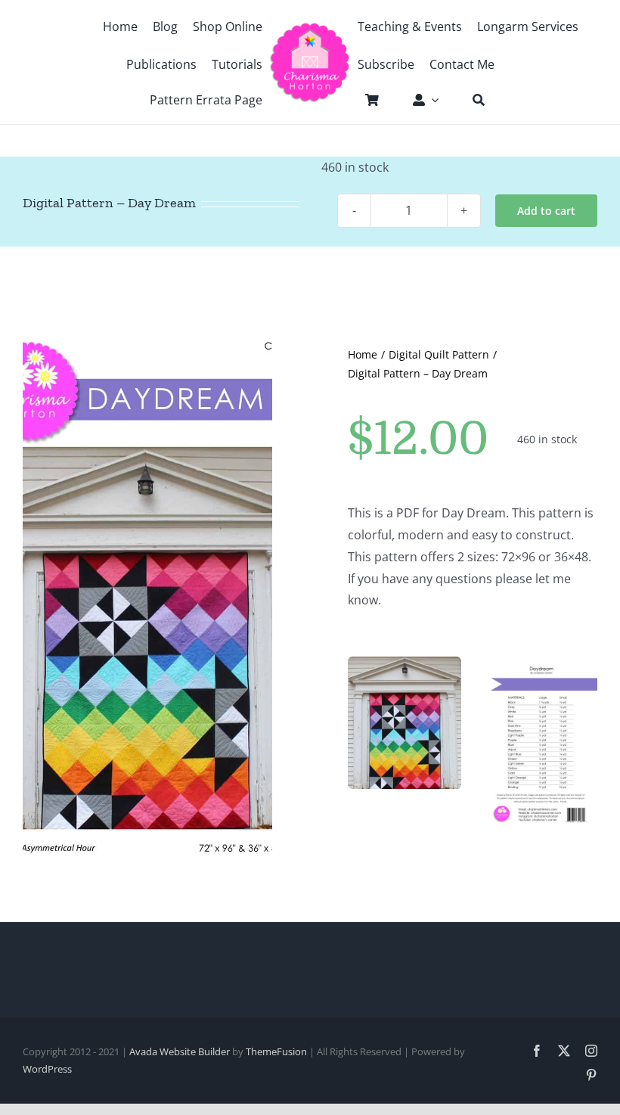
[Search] (471, 100)
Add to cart (546, 210)
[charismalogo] (310, 28)
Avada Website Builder (179, 1051)
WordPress (47, 1069)
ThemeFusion (276, 1051)
